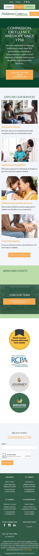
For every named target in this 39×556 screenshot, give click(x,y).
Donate (19, 7)
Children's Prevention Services (17, 203)
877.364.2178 (9, 536)
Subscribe (7, 463)
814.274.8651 (30, 512)
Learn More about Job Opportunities (19, 301)
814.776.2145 (10, 489)
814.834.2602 (10, 512)
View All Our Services (19, 255)
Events (18, 2)
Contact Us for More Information (19, 74)
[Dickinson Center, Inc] (15, 14)
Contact (30, 7)
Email (4, 444)
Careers (9, 7)
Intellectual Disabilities (14, 165)
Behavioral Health (11, 127)
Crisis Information (11, 241)
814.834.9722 (30, 489)
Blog (11, 2)
